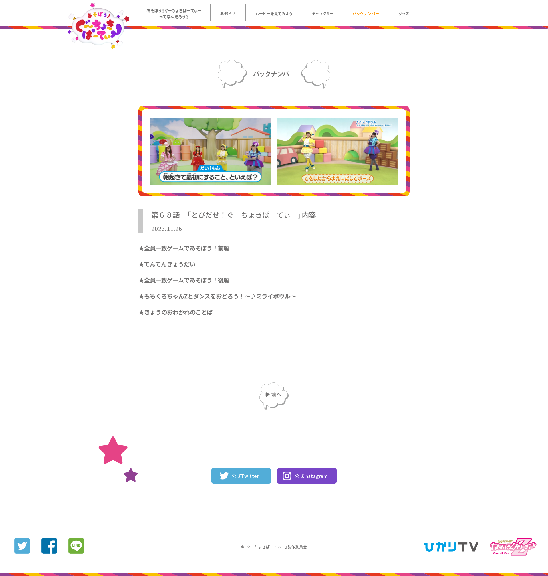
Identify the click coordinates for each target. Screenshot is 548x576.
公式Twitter (245, 475)
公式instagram (311, 475)
